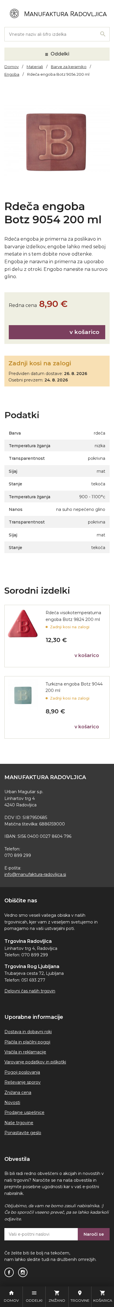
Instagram (22, 1272)
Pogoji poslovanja (22, 1072)
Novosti (12, 1102)
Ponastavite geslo (22, 1132)
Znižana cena (17, 1092)
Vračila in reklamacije (25, 1052)
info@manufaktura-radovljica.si (35, 874)
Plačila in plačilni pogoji (27, 1042)
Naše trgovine (18, 1122)
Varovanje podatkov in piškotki (35, 1062)
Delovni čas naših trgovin (29, 991)
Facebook (9, 1272)
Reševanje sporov (22, 1082)
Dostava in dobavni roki (28, 1031)
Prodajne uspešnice (24, 1112)
